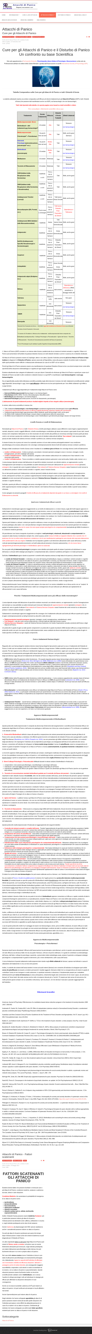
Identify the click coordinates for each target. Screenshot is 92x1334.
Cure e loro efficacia (29, 15)
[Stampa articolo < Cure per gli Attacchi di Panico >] (86, 37)
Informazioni (13, 15)
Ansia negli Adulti (80, 15)
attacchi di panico (7, 1160)
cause (25, 1160)
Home (3, 15)
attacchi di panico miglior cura (23, 36)
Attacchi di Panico (47, 15)
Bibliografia (41, 20)
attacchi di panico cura (38, 36)
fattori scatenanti (17, 1160)
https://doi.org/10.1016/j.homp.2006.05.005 (72, 1099)
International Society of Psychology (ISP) (75, 63)
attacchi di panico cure (8, 36)
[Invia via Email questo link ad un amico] (89, 37)
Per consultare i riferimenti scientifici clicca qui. (46, 109)
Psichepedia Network (29, 61)
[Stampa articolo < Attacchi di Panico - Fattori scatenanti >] (41, 1160)
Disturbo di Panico (64, 15)
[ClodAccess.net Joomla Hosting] (53, 1330)
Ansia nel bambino (27, 20)
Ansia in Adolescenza (9, 20)
